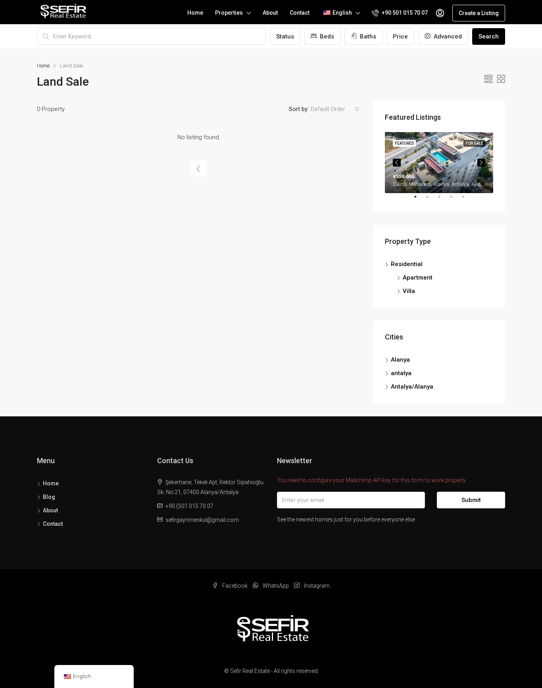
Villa (409, 291)
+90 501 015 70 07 (404, 13)
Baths (367, 36)
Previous (397, 163)
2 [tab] (431, 200)
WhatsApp (275, 586)
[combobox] (334, 109)
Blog (49, 497)
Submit (471, 500)
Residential (407, 264)
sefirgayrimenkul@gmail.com (202, 520)
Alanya (400, 359)
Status (285, 36)
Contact (299, 13)
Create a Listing (479, 13)
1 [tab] (419, 200)
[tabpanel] (439, 162)
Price (400, 36)
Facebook (235, 586)
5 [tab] (467, 200)
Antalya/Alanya (412, 386)
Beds (326, 36)
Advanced (447, 36)
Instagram (316, 586)
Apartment (417, 277)
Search (489, 36)
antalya (401, 373)
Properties (229, 13)
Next (481, 163)
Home (195, 13)
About (270, 13)
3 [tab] (443, 200)
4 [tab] (455, 200)
